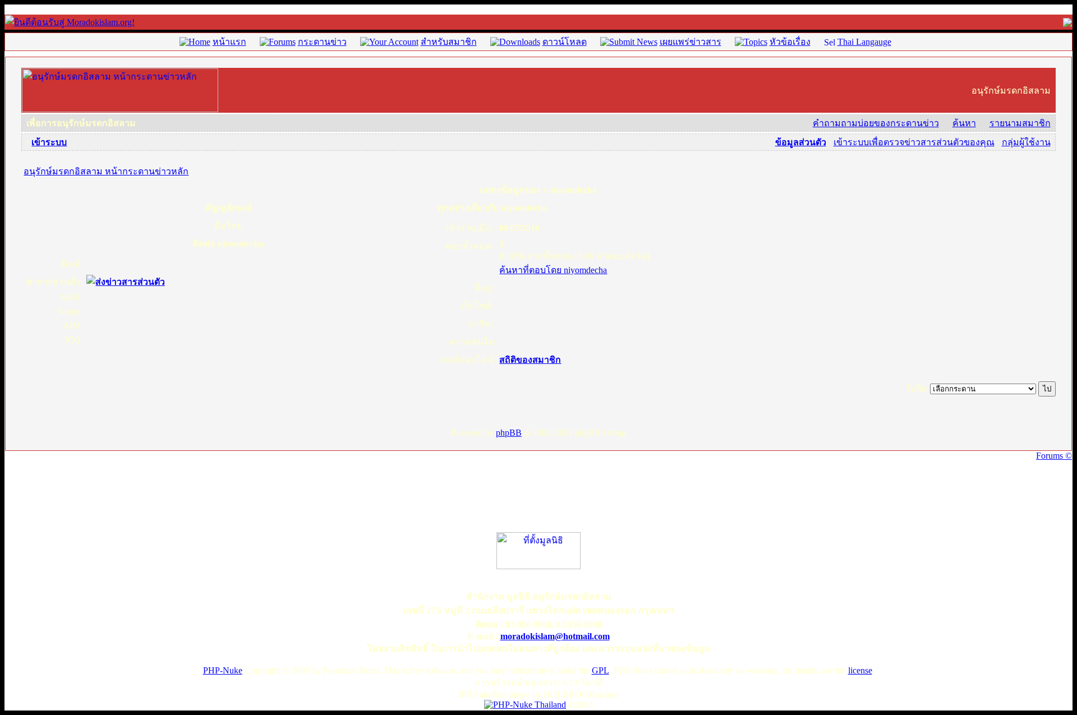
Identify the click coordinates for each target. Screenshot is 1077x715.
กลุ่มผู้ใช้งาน (1026, 142)
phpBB (509, 432)
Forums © (1054, 455)
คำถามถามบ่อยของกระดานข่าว (876, 123)
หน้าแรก (229, 42)
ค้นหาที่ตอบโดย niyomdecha (553, 270)
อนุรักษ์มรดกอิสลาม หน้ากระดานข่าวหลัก (106, 171)
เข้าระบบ (49, 142)
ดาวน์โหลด (564, 42)
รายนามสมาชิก (1020, 123)
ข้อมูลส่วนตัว (800, 142)
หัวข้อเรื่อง (790, 42)
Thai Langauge (864, 42)
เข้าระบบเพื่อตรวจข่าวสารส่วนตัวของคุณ (914, 142)
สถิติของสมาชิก (530, 360)
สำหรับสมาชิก (449, 42)
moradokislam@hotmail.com (555, 636)
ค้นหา (964, 123)
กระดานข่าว (322, 42)
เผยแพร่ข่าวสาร (690, 42)
